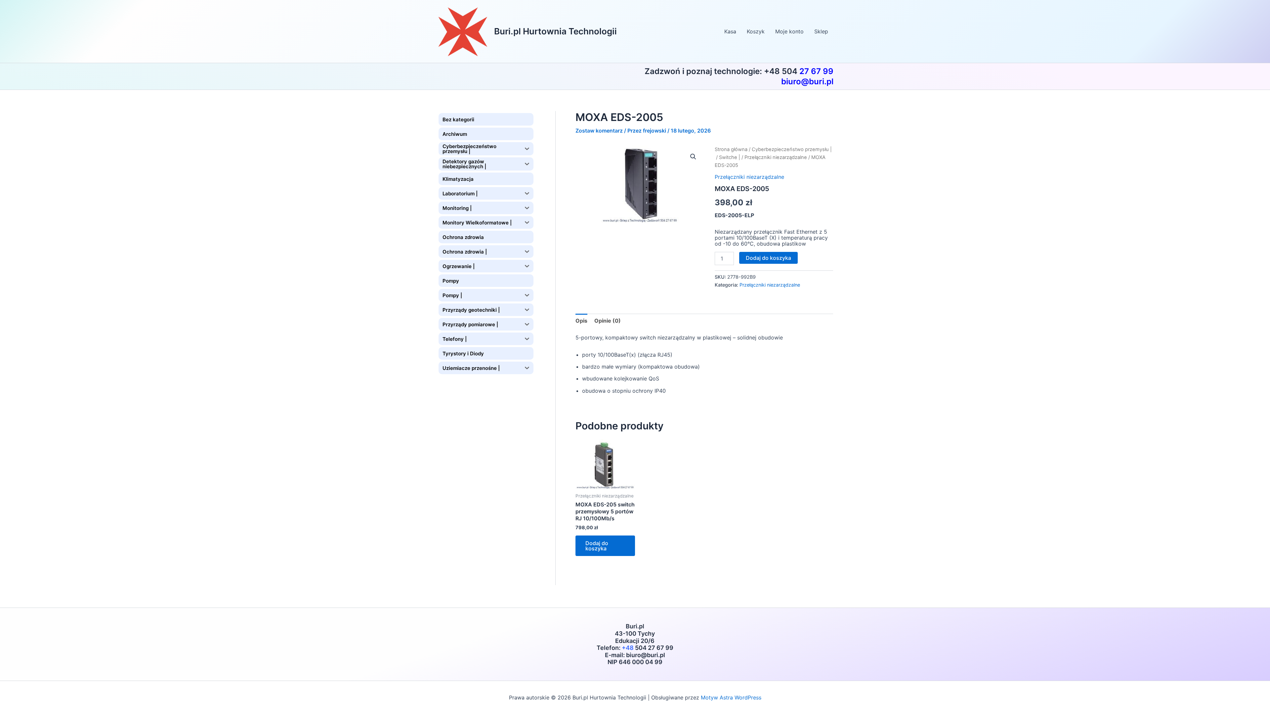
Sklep (821, 31)
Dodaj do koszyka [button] (596, 546)
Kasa (730, 31)
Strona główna (731, 149)
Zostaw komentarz (599, 130)
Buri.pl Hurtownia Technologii (555, 31)
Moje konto (789, 31)
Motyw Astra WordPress (731, 697)
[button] (693, 157)
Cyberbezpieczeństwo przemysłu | (792, 149)
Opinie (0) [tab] (607, 320)
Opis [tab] (581, 320)
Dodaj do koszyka (768, 258)
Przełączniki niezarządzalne (775, 157)
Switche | (729, 157)
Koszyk (756, 31)
